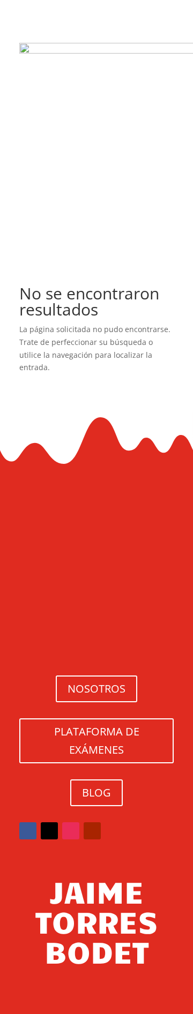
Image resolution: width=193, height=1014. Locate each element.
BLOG (96, 792)
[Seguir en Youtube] (92, 830)
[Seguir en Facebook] (27, 830)
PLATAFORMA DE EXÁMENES (96, 740)
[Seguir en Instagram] (70, 830)
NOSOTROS (96, 688)
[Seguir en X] (49, 830)
